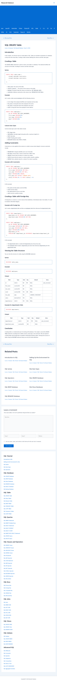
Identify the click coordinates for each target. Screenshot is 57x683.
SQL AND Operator (8, 563)
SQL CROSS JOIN (7, 615)
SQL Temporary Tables (9, 511)
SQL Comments (7, 653)
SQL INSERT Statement (9, 520)
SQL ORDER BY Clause (9, 547)
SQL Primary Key (7, 585)
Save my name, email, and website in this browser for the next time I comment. (23, 441)
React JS (23, 32)
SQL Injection (7, 656)
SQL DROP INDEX (7, 641)
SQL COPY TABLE (7, 508)
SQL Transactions (7, 661)
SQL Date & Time (7, 663)
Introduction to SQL (8, 459)
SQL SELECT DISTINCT (8, 528)
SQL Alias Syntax (7, 578)
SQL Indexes (6, 636)
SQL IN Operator (7, 555)
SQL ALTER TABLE (8, 513)
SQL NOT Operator (8, 568)
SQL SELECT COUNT (8, 530)
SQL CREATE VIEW (8, 624)
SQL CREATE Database (9, 476)
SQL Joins (6, 602)
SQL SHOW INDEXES (8, 644)
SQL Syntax (6, 464)
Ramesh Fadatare (7, 2)
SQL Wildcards (7, 650)
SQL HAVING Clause (8, 553)
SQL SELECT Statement (9, 525)
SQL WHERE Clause (8, 545)
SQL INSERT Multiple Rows (10, 523)
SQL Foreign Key (7, 588)
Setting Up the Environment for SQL (12, 462)
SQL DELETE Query (8, 538)
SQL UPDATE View (8, 627)
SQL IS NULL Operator (9, 571)
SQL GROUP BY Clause (9, 550)
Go (51, 28)
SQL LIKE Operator (8, 558)
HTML (2, 32)
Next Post (50, 38)
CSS (10, 32)
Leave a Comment (9, 48)
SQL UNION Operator (8, 576)
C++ (44, 28)
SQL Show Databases (8, 481)
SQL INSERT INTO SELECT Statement (12, 533)
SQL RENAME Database (9, 484)
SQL (32, 28)
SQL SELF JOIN (7, 617)
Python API (26, 28)
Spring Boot (14, 28)
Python (20, 28)
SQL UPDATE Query (8, 536)
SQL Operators (7, 469)
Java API (7, 28)
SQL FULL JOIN (7, 612)
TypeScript (16, 32)
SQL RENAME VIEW (8, 629)
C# (47, 28)
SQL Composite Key (8, 590)
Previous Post (7, 38)
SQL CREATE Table (8, 495)
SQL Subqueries (7, 658)
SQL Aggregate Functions (9, 668)
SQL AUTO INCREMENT (9, 666)
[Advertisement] (28, 16)
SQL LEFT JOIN (7, 607)
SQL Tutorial (15, 360)
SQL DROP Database (8, 478)
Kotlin (37, 28)
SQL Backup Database (8, 489)
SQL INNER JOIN (7, 605)
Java (2, 28)
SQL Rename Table (8, 501)
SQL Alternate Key (8, 595)
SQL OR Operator (8, 565)
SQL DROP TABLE (7, 503)
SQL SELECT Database (8, 486)
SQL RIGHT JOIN (7, 610)
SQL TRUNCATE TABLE (9, 506)
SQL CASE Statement (8, 560)
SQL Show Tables (7, 498)
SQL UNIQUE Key (7, 593)
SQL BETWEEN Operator (9, 573)
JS (6, 32)
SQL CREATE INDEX (8, 639)
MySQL (28, 32)
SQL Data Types (7, 467)
